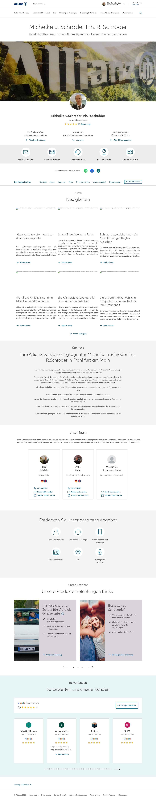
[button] (78, 101)
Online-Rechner (109, 795)
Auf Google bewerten (126, 705)
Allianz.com (122, 795)
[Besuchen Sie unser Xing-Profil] (98, 171)
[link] (78, 154)
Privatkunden (38, 4)
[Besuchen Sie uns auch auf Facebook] (92, 171)
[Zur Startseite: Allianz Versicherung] (20, 4)
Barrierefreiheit (60, 795)
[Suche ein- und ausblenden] (140, 12)
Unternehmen (95, 795)
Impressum (34, 795)
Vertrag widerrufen (21, 785)
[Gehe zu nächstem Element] (118, 769)
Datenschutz (46, 795)
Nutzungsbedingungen (78, 795)
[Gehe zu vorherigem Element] (38, 769)
